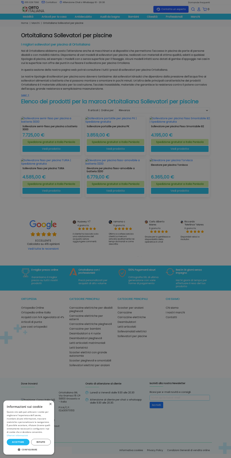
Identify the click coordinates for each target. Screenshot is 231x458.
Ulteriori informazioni (17, 435)
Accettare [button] (18, 442)
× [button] (50, 404)
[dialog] (28, 427)
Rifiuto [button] (41, 442)
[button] (29, 449)
